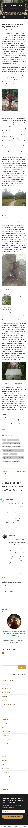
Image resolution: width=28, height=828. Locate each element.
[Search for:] (14, 667)
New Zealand (5, 688)
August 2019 (5, 719)
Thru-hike (16, 461)
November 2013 (6, 776)
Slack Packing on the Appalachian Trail (13, 458)
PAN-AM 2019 (6, 692)
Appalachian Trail (9, 435)
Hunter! (4, 684)
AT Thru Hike (6, 446)
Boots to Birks (14, 5)
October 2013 (5, 781)
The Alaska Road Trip (7, 704)
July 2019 (4, 723)
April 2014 (4, 760)
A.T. (4, 439)
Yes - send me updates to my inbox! (13, 816)
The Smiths (11, 535)
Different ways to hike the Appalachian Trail (11, 450)
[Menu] (4, 17)
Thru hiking (7, 461)
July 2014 (4, 748)
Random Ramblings (7, 700)
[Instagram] (4, 653)
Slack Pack (13, 454)
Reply (7, 529)
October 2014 (5, 735)
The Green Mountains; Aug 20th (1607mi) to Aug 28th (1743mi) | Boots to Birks (13, 575)
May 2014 (4, 756)
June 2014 (4, 752)
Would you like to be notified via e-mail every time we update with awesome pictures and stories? (14, 800)
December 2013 (6, 772)
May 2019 (4, 727)
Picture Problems (21, 471)
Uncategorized (6, 709)
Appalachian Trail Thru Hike (11, 443)
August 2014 (5, 743)
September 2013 (6, 785)
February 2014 (5, 768)
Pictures (4, 696)
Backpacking (17, 446)
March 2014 (5, 764)
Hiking (5, 454)
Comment (21, 602)
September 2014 (6, 739)
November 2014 (6, 731)
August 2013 (5, 789)
